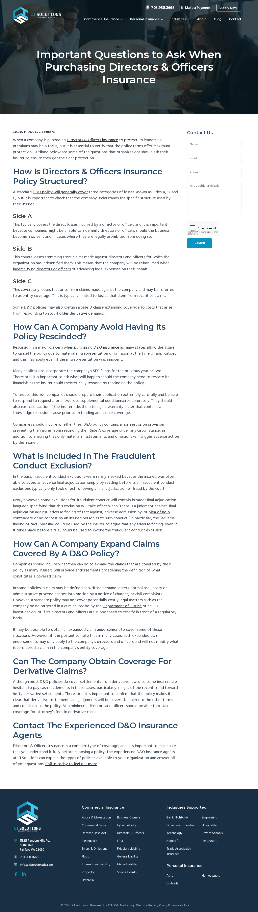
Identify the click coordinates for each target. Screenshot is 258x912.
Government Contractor (183, 825)
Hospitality (209, 825)
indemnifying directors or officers (42, 269)
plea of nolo (159, 512)
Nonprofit (173, 841)
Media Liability (127, 864)
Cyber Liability (126, 825)
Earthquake (89, 841)
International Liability (96, 864)
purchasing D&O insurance (96, 347)
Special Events (127, 872)
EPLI (120, 841)
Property (88, 872)
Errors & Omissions (94, 848)
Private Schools (212, 833)
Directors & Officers (130, 833)
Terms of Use (180, 905)
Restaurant (209, 841)
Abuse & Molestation (96, 817)
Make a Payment (197, 8)
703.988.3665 (163, 8)
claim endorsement (104, 630)
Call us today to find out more (71, 764)
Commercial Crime (94, 825)
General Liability (127, 856)
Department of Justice (122, 606)
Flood (85, 856)
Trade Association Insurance (178, 851)
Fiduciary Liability (128, 848)
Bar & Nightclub (177, 817)
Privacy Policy (157, 905)
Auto (169, 875)
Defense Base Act (94, 833)
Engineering (209, 817)
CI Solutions (80, 905)
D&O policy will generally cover (60, 192)
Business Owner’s (128, 817)
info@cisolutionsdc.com (36, 865)
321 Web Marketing (121, 905)
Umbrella (88, 880)
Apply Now (228, 8)
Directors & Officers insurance (92, 140)
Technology (174, 833)
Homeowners (211, 875)
